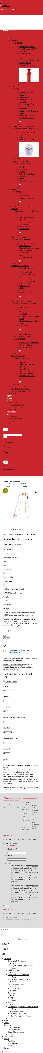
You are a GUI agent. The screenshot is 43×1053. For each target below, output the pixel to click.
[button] (36, 492)
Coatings (7, 1025)
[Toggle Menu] (1, 1)
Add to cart (7, 637)
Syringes (11, 993)
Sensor (6, 1023)
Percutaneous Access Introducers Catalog (19, 534)
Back (14, 963)
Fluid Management (15, 970)
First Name (12, 849)
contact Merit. (8, 790)
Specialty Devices (14, 988)
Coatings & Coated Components (20, 965)
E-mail (10, 855)
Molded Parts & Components (19, 979)
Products (7, 959)
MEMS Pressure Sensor (17, 1013)
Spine (6, 1020)
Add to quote (15, 653)
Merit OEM (4, 3)
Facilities (11, 1041)
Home (5, 481)
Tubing (10, 997)
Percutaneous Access (16, 984)
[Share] (5, 929)
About (6, 1039)
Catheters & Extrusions (17, 961)
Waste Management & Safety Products (23, 1007)
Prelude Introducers (17, 539)
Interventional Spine (16, 1011)
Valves (10, 1002)
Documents (8, 1036)
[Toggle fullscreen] (3, 929)
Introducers (14, 484)
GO (5, 437)
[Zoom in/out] (1, 929)
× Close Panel (5, 1052)
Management (13, 1043)
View (5, 759)
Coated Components (16, 1032)
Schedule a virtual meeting (13, 664)
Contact (7, 1048)
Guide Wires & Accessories (18, 975)
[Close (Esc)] (7, 929)
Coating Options (14, 1027)
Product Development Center (19, 1016)
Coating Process (14, 1029)
